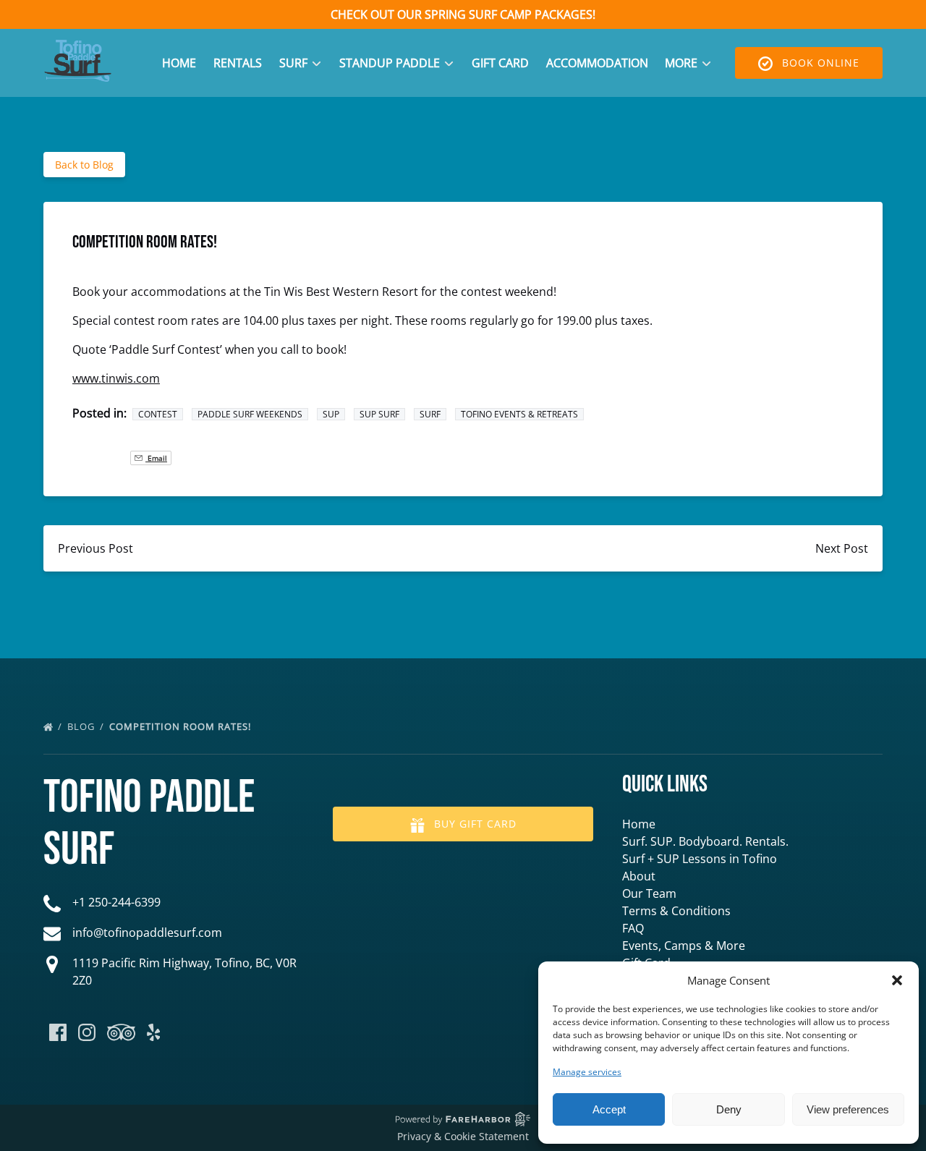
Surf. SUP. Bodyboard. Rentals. (705, 841)
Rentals (237, 63)
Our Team (649, 893)
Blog (82, 726)
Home (179, 63)
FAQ (633, 928)
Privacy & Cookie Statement (463, 1136)
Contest (157, 414)
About (638, 876)
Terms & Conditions (676, 911)
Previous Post (95, 548)
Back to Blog (84, 164)
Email (156, 458)
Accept (609, 1109)
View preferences (848, 1109)
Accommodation (597, 63)
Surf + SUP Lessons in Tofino (699, 859)
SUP (331, 414)
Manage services (587, 1072)
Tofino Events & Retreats (519, 414)
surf (430, 414)
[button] (897, 980)
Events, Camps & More (683, 945)
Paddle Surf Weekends (249, 414)
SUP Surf (379, 414)
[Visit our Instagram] (86, 1032)
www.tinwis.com (116, 378)
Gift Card (500, 63)
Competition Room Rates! (181, 726)
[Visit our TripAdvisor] (121, 1032)
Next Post (841, 548)
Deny (729, 1109)
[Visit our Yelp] (153, 1032)
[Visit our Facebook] (58, 1032)
